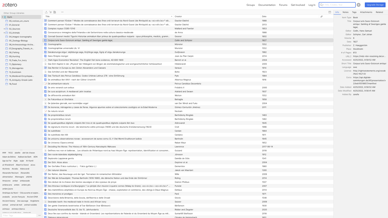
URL (348, 56)
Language (346, 67)
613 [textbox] (354, 52)
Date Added (345, 87)
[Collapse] (2, 17)
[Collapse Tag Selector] (21, 150)
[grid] (187, 116)
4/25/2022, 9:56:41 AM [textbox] (364, 90)
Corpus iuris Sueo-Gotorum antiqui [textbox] (369, 63)
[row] (187, 16)
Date (349, 41)
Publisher (347, 45)
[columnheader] (107, 16)
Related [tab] (379, 12)
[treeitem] (21, 17)
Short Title (346, 63)
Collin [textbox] (355, 31)
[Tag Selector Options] (39, 215)
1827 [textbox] (355, 41)
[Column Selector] (330, 12)
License (347, 70)
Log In (312, 4)
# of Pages (346, 52)
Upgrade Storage (375, 4)
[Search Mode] (322, 5)
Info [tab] (337, 12)
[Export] (46, 12)
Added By (346, 94)
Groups (251, 4)
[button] (4, 152)
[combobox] (369, 17)
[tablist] (361, 12)
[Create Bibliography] (55, 12)
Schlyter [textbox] (357, 34)
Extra (348, 77)
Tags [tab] (354, 12)
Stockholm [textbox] (358, 49)
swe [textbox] (355, 67)
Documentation (267, 4)
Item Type (346, 17)
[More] (62, 12)
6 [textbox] (353, 38)
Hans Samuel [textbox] (366, 31)
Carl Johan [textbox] (367, 34)
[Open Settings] (358, 4)
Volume (347, 38)
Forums (283, 4)
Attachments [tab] (366, 12)
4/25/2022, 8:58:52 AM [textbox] (364, 60)
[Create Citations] (50, 12)
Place (348, 49)
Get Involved (298, 4)
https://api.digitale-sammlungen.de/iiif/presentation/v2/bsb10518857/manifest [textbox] (369, 80)
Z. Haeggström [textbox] (360, 45)
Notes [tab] (345, 12)
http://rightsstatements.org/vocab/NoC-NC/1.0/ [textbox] (369, 72)
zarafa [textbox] (356, 94)
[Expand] (4, 29)
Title (349, 21)
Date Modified (344, 90)
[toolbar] (187, 12)
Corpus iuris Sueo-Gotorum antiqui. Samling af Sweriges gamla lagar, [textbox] (369, 24)
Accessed (346, 60)
